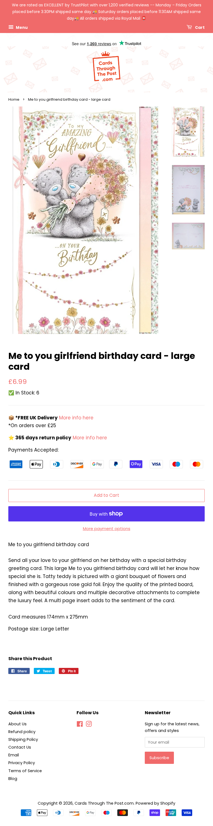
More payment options (106, 528)
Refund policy (22, 731)
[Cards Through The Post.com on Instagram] (89, 725)
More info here (75, 417)
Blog (12, 778)
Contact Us (19, 747)
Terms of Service (25, 771)
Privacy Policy (21, 763)
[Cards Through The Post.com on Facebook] (80, 725)
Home (13, 99)
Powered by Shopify (155, 803)
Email (13, 755)
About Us (17, 724)
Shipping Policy (23, 739)
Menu (21, 27)
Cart (199, 27)
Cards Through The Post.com (104, 803)
